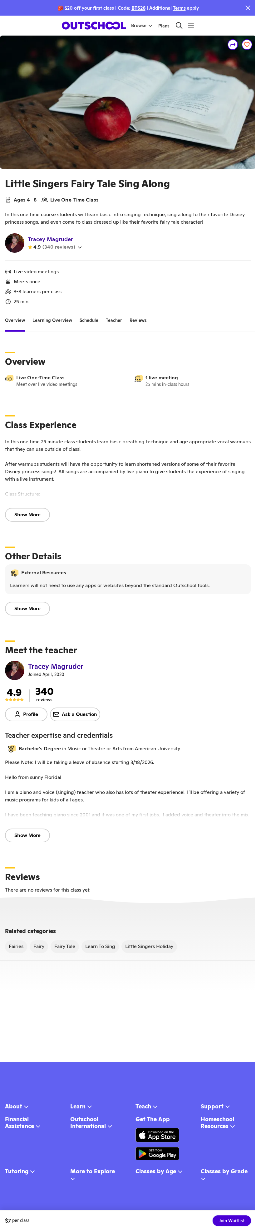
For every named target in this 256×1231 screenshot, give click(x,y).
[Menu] (191, 25)
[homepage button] (94, 26)
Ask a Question (79, 714)
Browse (138, 25)
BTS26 (138, 8)
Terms (179, 8)
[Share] (233, 44)
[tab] (15, 320)
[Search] (179, 25)
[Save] (247, 44)
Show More (27, 514)
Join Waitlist (232, 1221)
